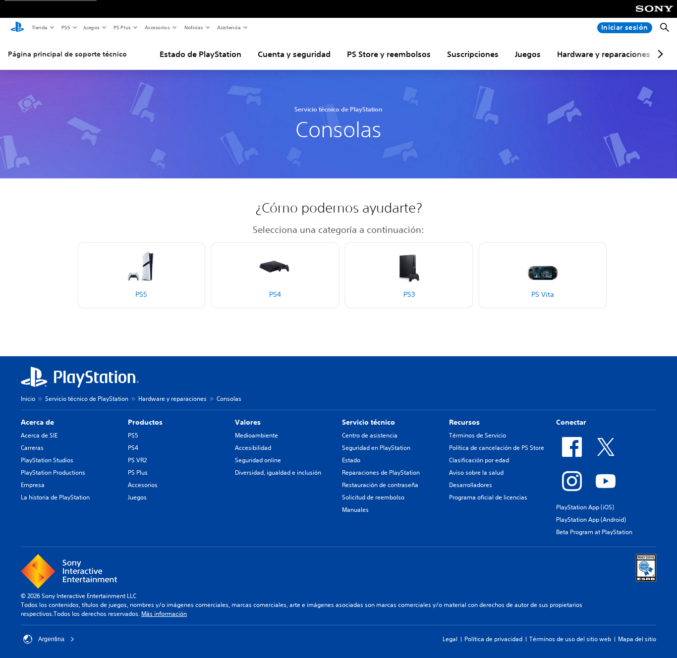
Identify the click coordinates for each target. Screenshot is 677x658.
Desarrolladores (470, 485)
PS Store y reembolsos (389, 54)
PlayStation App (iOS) (585, 507)
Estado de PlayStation (200, 54)
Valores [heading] (248, 422)
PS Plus (121, 27)
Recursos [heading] (464, 422)
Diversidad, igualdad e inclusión (278, 472)
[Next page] (658, 54)
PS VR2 (137, 460)
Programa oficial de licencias (488, 497)
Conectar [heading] (571, 422)
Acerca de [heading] (37, 422)
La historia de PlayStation (55, 497)
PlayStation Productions (53, 472)
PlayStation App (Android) (591, 519)
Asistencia (228, 27)
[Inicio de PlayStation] (17, 27)
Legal (450, 639)
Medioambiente (256, 435)
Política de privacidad (493, 639)
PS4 (133, 447)
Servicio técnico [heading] (368, 422)
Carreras (32, 447)
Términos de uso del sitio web (570, 639)
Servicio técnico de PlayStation (86, 398)
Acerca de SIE (39, 435)
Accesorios (156, 27)
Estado (351, 460)
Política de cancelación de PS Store (496, 447)
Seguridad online (258, 460)
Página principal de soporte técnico (67, 54)
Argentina (51, 639)
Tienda (39, 27)
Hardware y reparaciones (603, 54)
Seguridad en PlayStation (376, 447)
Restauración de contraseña (380, 485)
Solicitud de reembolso (373, 497)
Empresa (33, 485)
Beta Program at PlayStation (594, 532)
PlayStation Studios (47, 460)
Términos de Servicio (477, 435)
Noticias (193, 27)
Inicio (28, 398)
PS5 (65, 27)
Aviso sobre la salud (476, 472)
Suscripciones (473, 54)
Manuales (355, 509)
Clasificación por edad (479, 460)
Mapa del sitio (637, 639)
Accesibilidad (253, 447)
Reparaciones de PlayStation (381, 472)
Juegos (91, 27)
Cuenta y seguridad (294, 54)
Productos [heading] (145, 422)
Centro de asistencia (369, 435)
